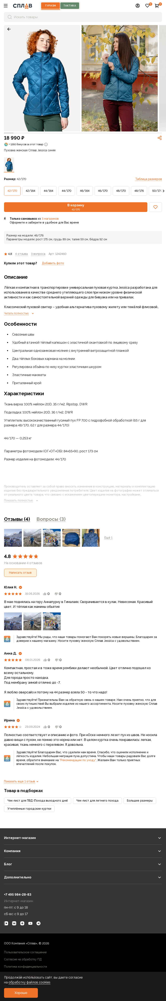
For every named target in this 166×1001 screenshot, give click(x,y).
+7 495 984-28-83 (17, 894)
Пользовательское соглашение (25, 952)
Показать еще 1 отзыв (19, 781)
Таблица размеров (148, 179)
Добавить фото (53, 263)
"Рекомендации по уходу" (78, 760)
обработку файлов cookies (29, 982)
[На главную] (22, 5)
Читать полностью (16, 313)
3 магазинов (50, 218)
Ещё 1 (108, 537)
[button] (6, 6)
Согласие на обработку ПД (23, 959)
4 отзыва (21, 253)
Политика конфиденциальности (25, 966)
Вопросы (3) (51, 519)
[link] (8, 29)
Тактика (69, 5)
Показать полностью (18, 500)
